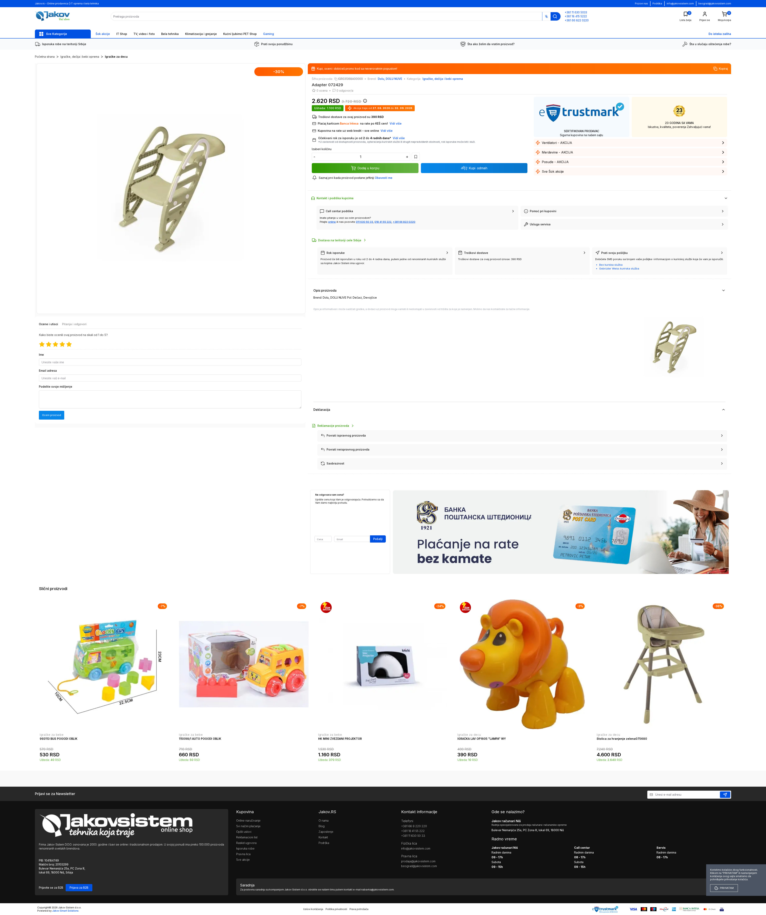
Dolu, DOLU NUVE (390, 78)
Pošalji (378, 539)
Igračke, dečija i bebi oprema (79, 56)
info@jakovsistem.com (680, 3)
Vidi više (399, 138)
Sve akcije (243, 859)
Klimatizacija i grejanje (201, 34)
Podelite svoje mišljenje (55, 386)
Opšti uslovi (243, 831)
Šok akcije (103, 34)
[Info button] (364, 102)
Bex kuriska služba (611, 264)
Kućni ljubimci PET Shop (240, 34)
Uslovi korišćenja (313, 909)
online (332, 221)
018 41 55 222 (382, 221)
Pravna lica (243, 854)
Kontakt (323, 837)
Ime (41, 354)
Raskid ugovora (246, 843)
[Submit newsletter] (725, 794)
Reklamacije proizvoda (333, 425)
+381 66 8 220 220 (414, 826)
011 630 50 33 (364, 221)
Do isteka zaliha (720, 34)
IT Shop (121, 34)
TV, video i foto (144, 34)
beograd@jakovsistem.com (714, 3)
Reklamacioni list (247, 837)
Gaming (268, 34)
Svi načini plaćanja (248, 826)
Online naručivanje (248, 820)
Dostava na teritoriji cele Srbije (339, 240)
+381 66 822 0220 (404, 221)
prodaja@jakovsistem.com (418, 861)
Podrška (657, 3)
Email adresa (48, 370)
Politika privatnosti (336, 909)
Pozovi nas (641, 3)
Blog (322, 826)
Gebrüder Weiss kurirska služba (619, 268)
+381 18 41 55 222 (413, 831)
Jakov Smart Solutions (65, 910)
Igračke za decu (116, 56)
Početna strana (45, 56)
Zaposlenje (326, 831)
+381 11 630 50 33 (413, 835)
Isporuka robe (245, 848)
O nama (324, 820)
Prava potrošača (358, 909)
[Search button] (555, 16)
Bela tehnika (170, 34)
